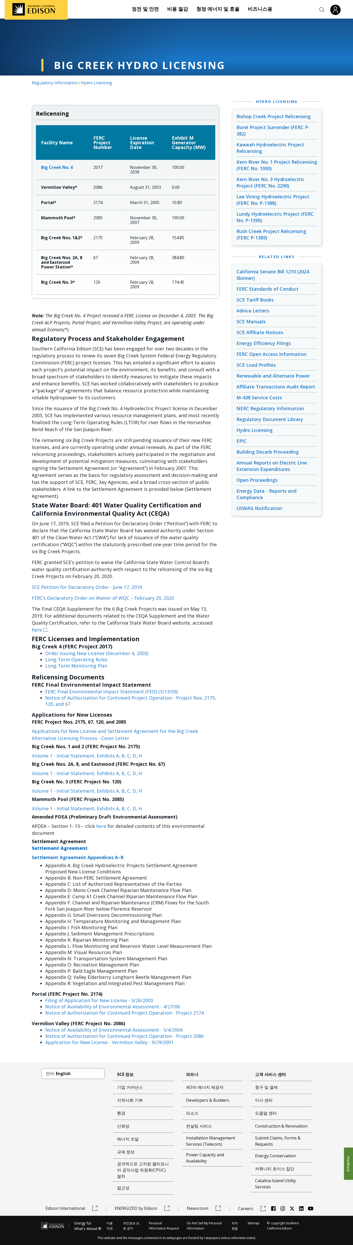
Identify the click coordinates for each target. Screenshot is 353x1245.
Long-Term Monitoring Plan (76, 666)
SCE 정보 (125, 1074)
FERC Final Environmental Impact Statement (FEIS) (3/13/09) (111, 691)
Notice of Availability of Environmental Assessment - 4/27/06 (112, 1006)
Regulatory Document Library (269, 419)
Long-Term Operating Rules (76, 659)
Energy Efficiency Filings (263, 343)
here (37, 630)
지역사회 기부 (130, 1100)
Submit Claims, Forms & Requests (278, 1141)
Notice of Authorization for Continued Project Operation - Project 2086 (124, 1036)
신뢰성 (123, 1126)
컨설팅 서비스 (199, 1126)
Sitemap (253, 1223)
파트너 (192, 1074)
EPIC (241, 441)
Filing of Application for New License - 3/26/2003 (99, 1000)
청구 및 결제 (266, 1087)
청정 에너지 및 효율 (218, 8)
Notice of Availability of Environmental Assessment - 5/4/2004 (113, 1030)
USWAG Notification (259, 508)
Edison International (65, 1208)
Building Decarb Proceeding (267, 452)
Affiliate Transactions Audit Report (275, 387)
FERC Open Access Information (271, 354)
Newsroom (197, 1208)
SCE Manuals (251, 321)
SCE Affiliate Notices (259, 332)
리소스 (192, 1113)
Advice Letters (252, 311)
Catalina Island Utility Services (275, 1184)
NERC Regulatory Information (270, 408)
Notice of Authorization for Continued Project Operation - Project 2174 (124, 1013)
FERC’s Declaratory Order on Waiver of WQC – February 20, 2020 (103, 598)
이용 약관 (109, 1226)
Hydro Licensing (96, 83)
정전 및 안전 (145, 8)
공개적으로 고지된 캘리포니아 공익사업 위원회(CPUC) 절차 (143, 1170)
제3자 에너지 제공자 (205, 1087)
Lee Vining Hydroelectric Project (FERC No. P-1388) (272, 199)
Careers (245, 1208)
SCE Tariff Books (255, 300)
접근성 (123, 1188)
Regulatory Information (55, 83)
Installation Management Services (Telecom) (210, 1141)
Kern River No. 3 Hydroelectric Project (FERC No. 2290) (270, 182)
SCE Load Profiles (256, 365)
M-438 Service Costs (259, 397)
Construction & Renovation (281, 1126)
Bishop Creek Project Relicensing (273, 116)
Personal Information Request (164, 1226)
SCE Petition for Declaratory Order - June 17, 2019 (87, 587)
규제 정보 (126, 1152)
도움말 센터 (266, 1113)
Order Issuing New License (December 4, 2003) (96, 653)
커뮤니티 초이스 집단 (274, 1169)
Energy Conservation (275, 1156)
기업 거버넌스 (130, 1087)
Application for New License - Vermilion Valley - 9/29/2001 (109, 1042)
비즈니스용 (260, 8)
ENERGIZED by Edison (136, 1208)
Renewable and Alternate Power (273, 376)
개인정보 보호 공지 (131, 1226)
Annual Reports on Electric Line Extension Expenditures (271, 466)
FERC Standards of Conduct (267, 289)
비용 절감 (177, 8)
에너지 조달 (128, 1139)
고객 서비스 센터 (270, 1074)
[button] (322, 10)
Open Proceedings (257, 480)
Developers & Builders (207, 1100)
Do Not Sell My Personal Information (204, 1226)
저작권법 (235, 1226)
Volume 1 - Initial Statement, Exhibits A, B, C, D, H (87, 756)
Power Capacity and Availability (205, 1158)
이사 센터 (264, 1100)
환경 (121, 1113)
